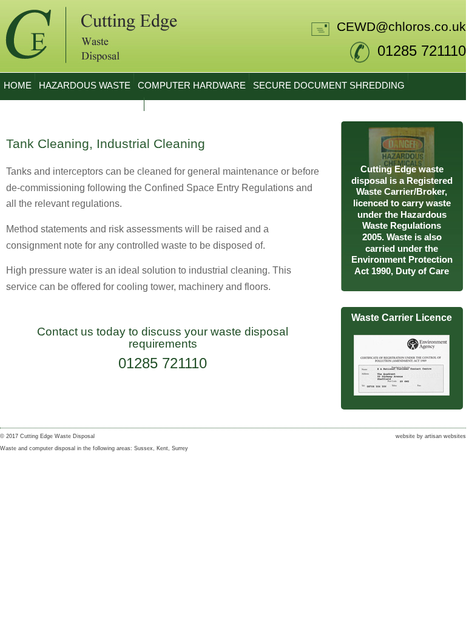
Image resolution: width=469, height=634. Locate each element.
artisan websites (445, 436)
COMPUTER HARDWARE (192, 85)
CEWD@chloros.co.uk (401, 26)
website (405, 436)
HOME (18, 85)
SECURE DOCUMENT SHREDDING (329, 85)
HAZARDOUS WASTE (84, 85)
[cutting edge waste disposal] (90, 69)
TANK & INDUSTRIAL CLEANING (72, 110)
